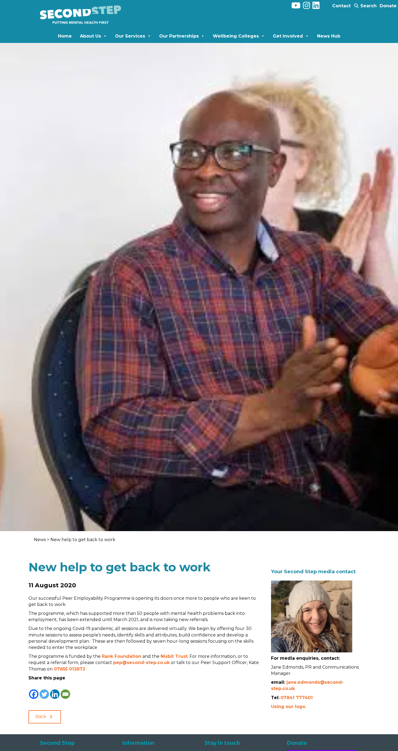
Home (65, 36)
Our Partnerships (179, 36)
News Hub (328, 36)
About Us (90, 36)
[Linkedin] (55, 690)
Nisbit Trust (174, 656)
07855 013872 (69, 669)
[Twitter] (44, 690)
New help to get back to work (82, 539)
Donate (388, 5)
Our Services (130, 36)
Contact (341, 5)
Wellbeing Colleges (236, 36)
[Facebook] (33, 690)
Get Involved (288, 36)
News (40, 539)
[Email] (65, 690)
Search (368, 5)
